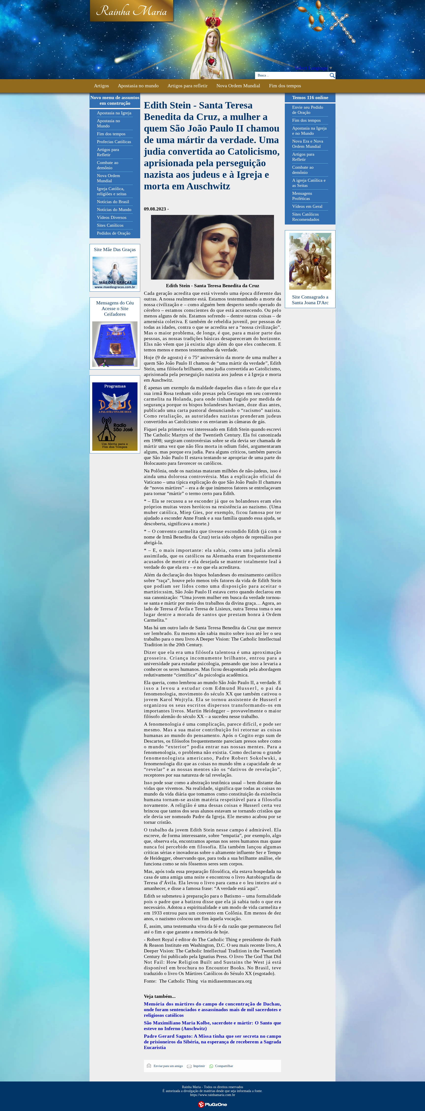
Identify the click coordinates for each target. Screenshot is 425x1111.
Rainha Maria (131, 11)
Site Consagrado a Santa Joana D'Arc (310, 299)
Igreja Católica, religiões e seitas (111, 191)
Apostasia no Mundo (108, 123)
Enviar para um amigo (168, 1066)
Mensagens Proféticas (302, 196)
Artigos (101, 85)
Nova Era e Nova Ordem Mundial (307, 144)
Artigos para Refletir (108, 152)
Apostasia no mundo (138, 85)
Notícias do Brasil (113, 201)
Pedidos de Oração (113, 233)
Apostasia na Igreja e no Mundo (309, 131)
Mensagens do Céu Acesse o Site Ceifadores (115, 308)
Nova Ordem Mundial (238, 85)
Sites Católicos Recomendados (305, 217)
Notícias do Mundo (114, 209)
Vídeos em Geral (307, 206)
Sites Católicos (110, 225)
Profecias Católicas (114, 141)
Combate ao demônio (107, 165)
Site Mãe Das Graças (115, 249)
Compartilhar (224, 1066)
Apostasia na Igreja (114, 112)
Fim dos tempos (285, 85)
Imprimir (199, 1066)
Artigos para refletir (187, 85)
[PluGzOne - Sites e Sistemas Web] (212, 1104)
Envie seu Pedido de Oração (307, 110)
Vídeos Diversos (111, 217)
